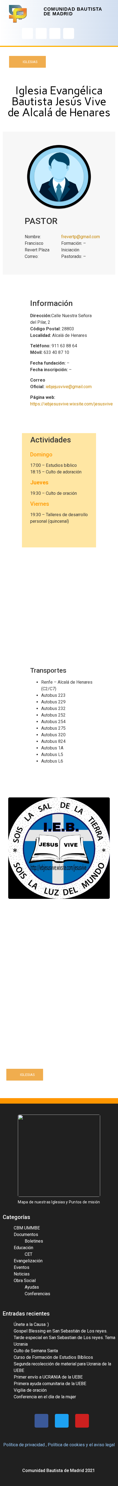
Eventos (21, 1267)
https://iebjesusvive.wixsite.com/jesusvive (71, 404)
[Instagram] (41, 33)
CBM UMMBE (27, 1228)
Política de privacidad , (25, 1444)
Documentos (26, 1234)
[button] (27, 62)
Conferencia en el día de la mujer (45, 1396)
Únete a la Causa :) (31, 1324)
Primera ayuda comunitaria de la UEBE (50, 1383)
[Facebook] (27, 33)
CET (28, 1254)
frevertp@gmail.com (80, 236)
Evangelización (28, 1260)
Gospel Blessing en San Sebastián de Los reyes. (60, 1331)
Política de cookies (66, 1444)
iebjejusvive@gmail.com (69, 386)
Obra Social (25, 1280)
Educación (23, 1247)
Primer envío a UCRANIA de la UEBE (48, 1377)
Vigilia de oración (30, 1390)
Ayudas (32, 1287)
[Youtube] (54, 33)
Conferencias (37, 1293)
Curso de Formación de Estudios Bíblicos (53, 1357)
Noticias (22, 1274)
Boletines (34, 1241)
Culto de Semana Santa (36, 1350)
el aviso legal (102, 1444)
